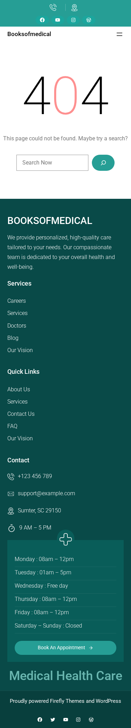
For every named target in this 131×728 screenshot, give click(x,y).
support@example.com (46, 493)
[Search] (103, 163)
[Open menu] (119, 34)
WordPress (108, 701)
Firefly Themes (67, 701)
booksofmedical (29, 34)
